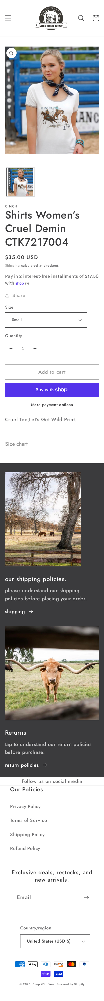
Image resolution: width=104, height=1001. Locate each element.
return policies (22, 765)
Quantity (13, 336)
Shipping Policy (27, 834)
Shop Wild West (44, 984)
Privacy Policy (25, 806)
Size (9, 307)
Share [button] (18, 295)
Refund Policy (25, 848)
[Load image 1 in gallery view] (21, 182)
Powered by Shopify (71, 984)
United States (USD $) (49, 941)
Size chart (16, 444)
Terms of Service (28, 820)
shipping (15, 611)
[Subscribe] (86, 897)
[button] (8, 18)
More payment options (52, 405)
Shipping (12, 265)
